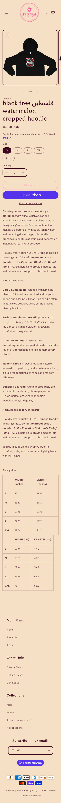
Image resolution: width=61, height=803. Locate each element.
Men (9, 705)
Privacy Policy (15, 667)
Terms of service (48, 790)
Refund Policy (15, 675)
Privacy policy (30, 790)
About (10, 645)
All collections (15, 728)
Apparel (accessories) (19, 720)
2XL (8, 158)
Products (12, 637)
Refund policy (14, 790)
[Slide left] (23, 92)
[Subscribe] (49, 750)
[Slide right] (38, 92)
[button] (7, 12)
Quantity (7, 165)
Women (11, 712)
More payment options (30, 203)
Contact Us (13, 682)
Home (10, 629)
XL (39, 150)
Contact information (32, 796)
